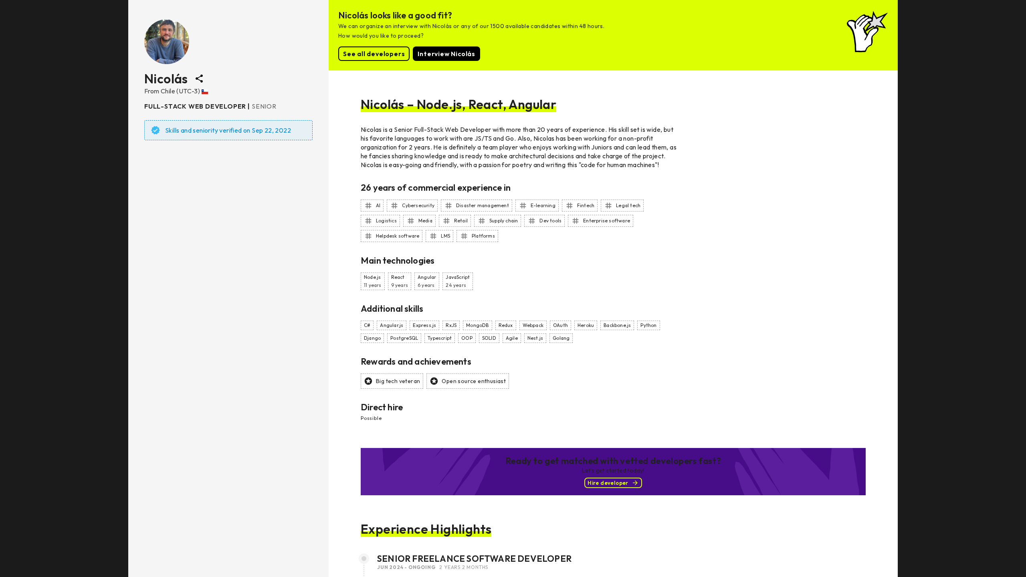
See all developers (374, 54)
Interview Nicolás (446, 54)
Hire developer (608, 483)
